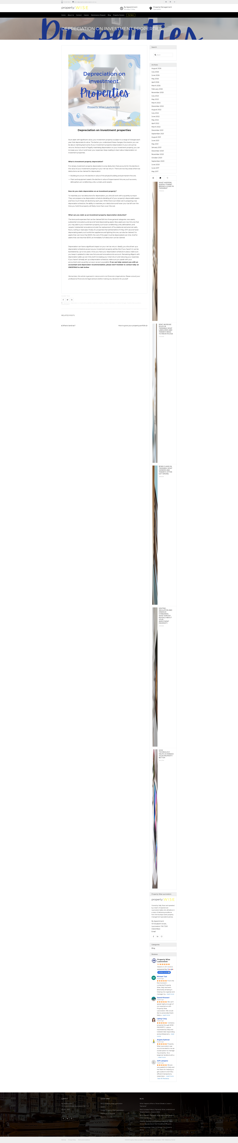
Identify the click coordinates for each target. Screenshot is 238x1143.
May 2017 (155, 171)
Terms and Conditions (84, 1139)
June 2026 (155, 75)
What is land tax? (68, 325)
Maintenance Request (98, 15)
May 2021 (155, 144)
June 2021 (155, 140)
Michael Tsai (162, 976)
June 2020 (156, 164)
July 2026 (155, 72)
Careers (86, 15)
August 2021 (156, 137)
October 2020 (157, 158)
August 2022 (156, 110)
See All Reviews (163, 1078)
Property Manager (121, 303)
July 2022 (155, 113)
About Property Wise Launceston (111, 1103)
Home (63, 15)
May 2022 (155, 120)
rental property (65, 304)
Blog (109, 15)
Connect (79, 15)
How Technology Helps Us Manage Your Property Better (166, 754)
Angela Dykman (163, 1040)
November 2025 (158, 92)
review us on (163, 972)
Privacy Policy (72, 1139)
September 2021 (158, 134)
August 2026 (156, 68)
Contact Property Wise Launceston (112, 1110)
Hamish (173, 1139)
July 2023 (155, 96)
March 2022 (156, 127)
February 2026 (157, 89)
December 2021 (157, 130)
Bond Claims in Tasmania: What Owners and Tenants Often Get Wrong (165, 470)
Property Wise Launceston (134, 303)
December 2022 (158, 106)
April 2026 (155, 82)
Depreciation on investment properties (81, 303)
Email (154, 931)
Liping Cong (162, 1019)
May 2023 (155, 99)
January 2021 (156, 147)
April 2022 (155, 123)
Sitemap (63, 1139)
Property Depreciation (110, 303)
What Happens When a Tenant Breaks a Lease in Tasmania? (166, 185)
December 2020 (158, 151)
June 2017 (155, 168)
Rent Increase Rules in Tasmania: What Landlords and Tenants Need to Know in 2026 (166, 329)
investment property (97, 303)
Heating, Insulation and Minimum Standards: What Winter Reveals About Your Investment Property (165, 615)
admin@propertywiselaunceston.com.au (85, 2)
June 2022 (156, 116)
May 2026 (155, 79)
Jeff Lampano (162, 1061)
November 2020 (158, 154)
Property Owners (118, 15)
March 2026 (156, 85)
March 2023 (156, 103)
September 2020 (158, 161)
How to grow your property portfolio (132, 325)
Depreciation (66, 303)
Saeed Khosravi (163, 998)
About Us (71, 15)
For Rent (131, 15)
